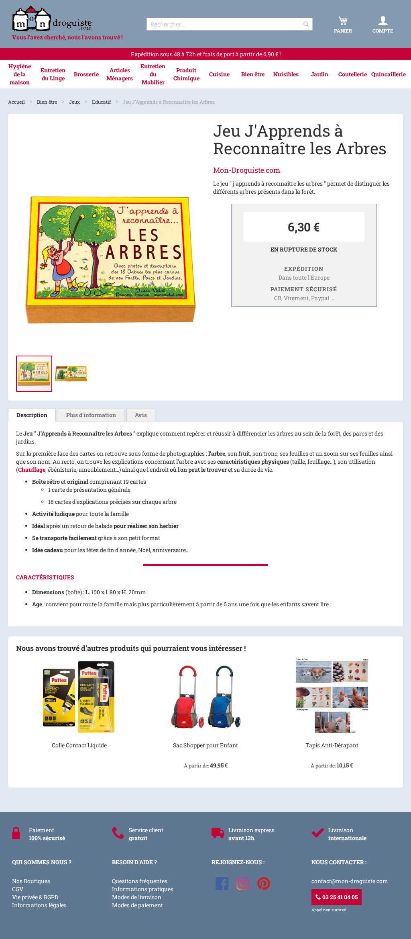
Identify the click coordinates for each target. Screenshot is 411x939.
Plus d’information (91, 415)
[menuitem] (20, 74)
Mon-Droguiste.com (246, 170)
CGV (17, 889)
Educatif (102, 101)
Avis (141, 415)
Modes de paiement (137, 905)
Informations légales (39, 905)
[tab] (32, 415)
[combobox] (229, 24)
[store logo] (72, 18)
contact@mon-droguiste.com (349, 881)
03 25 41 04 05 (339, 897)
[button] (71, 374)
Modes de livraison (136, 897)
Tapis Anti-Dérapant (331, 745)
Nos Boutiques (31, 881)
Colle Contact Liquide (79, 745)
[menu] (205, 74)
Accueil (17, 101)
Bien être (47, 101)
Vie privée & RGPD (35, 897)
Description (31, 415)
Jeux (75, 101)
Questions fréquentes (139, 881)
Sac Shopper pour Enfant (205, 745)
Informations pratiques (142, 889)
